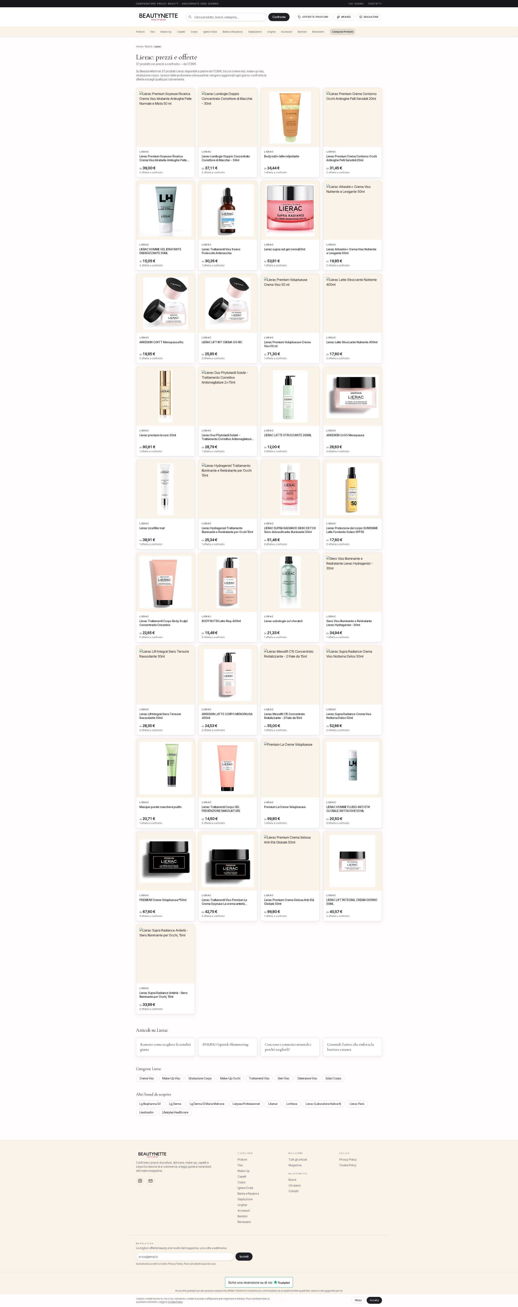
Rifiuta (358, 1300)
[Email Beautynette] (150, 1181)
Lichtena (291, 1104)
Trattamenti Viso (259, 1078)
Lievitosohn (146, 1112)
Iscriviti (244, 1256)
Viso (152, 31)
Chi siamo (356, 3)
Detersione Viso (307, 1078)
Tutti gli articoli (298, 1159)
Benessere (318, 31)
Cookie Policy (347, 1165)
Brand (346, 16)
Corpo (194, 31)
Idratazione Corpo (200, 1078)
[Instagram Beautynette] (140, 1181)
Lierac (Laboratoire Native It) (323, 1104)
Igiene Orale (210, 31)
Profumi (140, 31)
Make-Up (165, 31)
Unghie (271, 31)
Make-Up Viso (171, 1078)
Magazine (371, 16)
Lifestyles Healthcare (175, 1112)
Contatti (375, 3)
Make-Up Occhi (230, 1078)
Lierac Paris (357, 1104)
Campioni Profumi (342, 31)
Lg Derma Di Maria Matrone (207, 1104)
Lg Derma (175, 1104)
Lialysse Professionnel (246, 1104)
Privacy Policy (348, 1159)
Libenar (273, 1104)
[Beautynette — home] (158, 17)
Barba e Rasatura (233, 31)
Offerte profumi (315, 16)
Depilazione (254, 31)
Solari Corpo (333, 1078)
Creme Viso (146, 1078)
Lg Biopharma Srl (150, 1104)
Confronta (279, 17)
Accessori (286, 31)
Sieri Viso (283, 1078)
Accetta (374, 1300)
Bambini (302, 31)
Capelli (181, 31)
